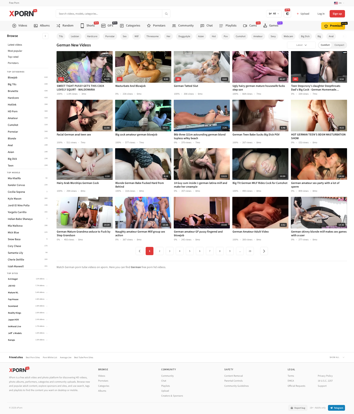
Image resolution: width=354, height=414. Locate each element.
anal (331, 36)
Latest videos (15, 45)
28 (250, 251)
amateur (258, 36)
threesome (152, 36)
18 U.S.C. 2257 (325, 381)
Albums (102, 391)
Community (167, 376)
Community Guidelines (236, 386)
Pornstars (13, 63)
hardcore (92, 36)
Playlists (165, 386)
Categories (103, 386)
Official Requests (296, 386)
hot (214, 36)
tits (61, 36)
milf (136, 36)
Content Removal (233, 376)
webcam (288, 36)
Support (322, 386)
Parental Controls (233, 381)
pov (226, 36)
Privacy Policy (325, 376)
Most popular (15, 51)
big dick (305, 36)
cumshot (240, 36)
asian (201, 36)
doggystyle (184, 36)
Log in (321, 14)
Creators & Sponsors (172, 396)
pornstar (110, 36)
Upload (165, 391)
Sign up (337, 14)
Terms (291, 376)
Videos (101, 376)
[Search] (166, 14)
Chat (163, 381)
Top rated (13, 57)
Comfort (325, 45)
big (319, 36)
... (240, 251)
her (168, 36)
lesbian (75, 36)
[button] (344, 36)
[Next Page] (264, 251)
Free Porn (14, 3)
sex (125, 36)
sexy (273, 36)
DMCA (291, 381)
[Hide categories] (45, 36)
